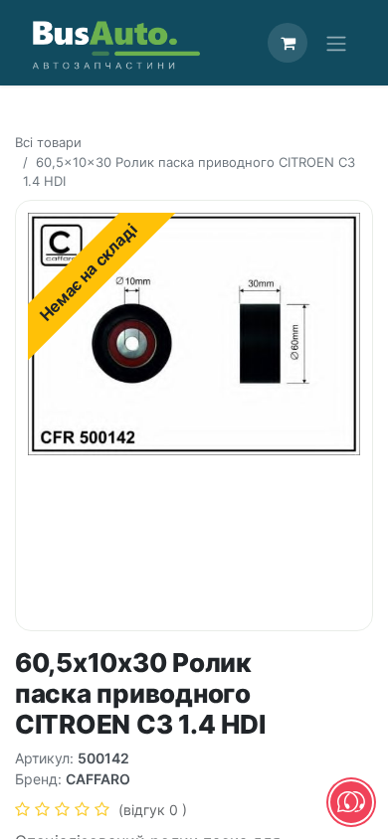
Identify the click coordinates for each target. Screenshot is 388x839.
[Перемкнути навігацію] (336, 43)
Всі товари (48, 142)
